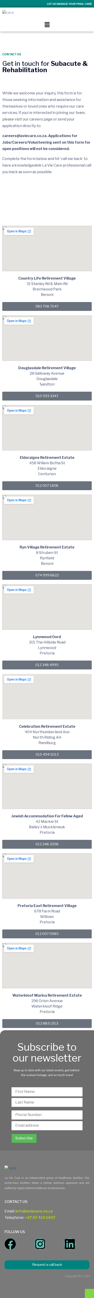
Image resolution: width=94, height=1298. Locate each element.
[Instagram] (40, 1244)
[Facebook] (10, 1244)
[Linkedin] (70, 1244)
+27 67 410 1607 (40, 1217)
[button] (47, 24)
